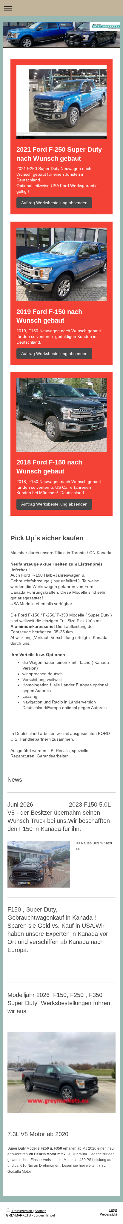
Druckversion (22, 1211)
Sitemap (40, 1211)
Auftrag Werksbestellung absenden (54, 202)
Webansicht (108, 1214)
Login (113, 1210)
